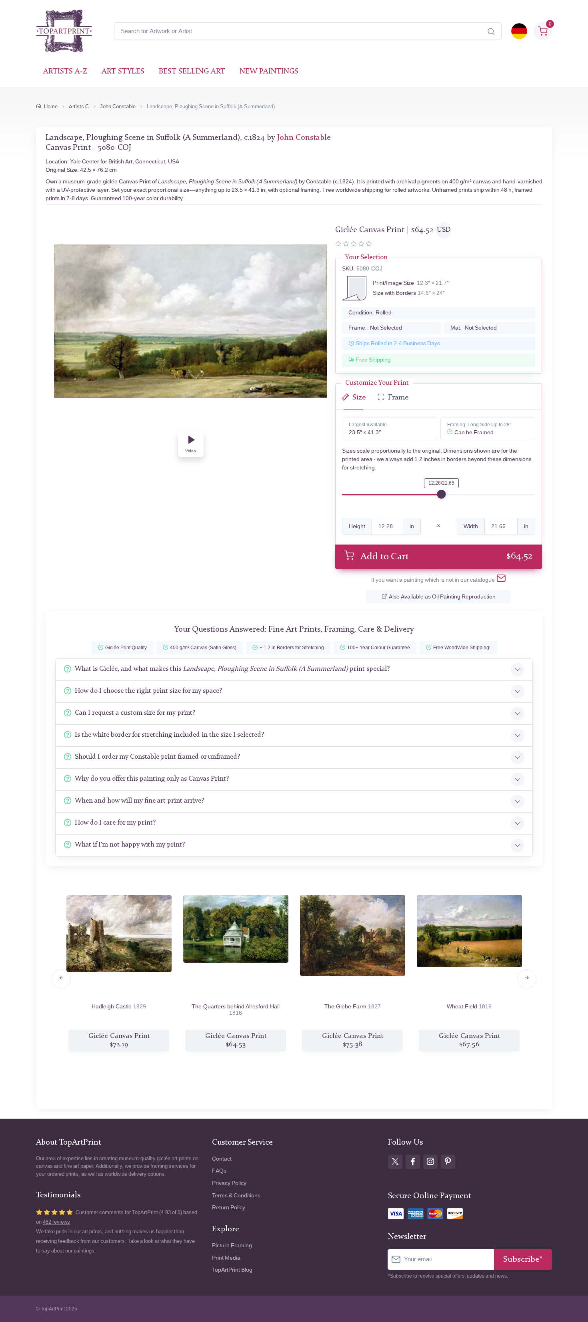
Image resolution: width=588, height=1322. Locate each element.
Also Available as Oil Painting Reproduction (442, 596)
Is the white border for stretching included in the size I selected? (169, 735)
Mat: (473, 327)
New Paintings (269, 72)
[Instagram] (430, 1162)
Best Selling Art (192, 72)
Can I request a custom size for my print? (135, 713)
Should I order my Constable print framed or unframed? (157, 756)
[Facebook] (413, 1162)
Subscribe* (523, 1259)
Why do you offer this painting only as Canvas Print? (152, 778)
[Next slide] (526, 978)
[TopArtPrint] (64, 31)
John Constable (118, 106)
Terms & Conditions (236, 1195)
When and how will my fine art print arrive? (139, 800)
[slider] (441, 494)
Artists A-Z (65, 72)
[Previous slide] (61, 978)
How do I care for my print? (115, 822)
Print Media (226, 1257)
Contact (222, 1158)
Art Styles (123, 72)
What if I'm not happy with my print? (130, 844)
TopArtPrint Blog (232, 1269)
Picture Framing (232, 1245)
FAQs (219, 1170)
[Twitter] (395, 1162)
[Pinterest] (448, 1162)
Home (51, 106)
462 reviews (56, 1222)
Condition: (370, 312)
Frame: (375, 327)
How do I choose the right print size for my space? (148, 691)
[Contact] (501, 580)
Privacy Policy (229, 1183)
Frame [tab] (398, 398)
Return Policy (228, 1207)
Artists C (79, 106)
